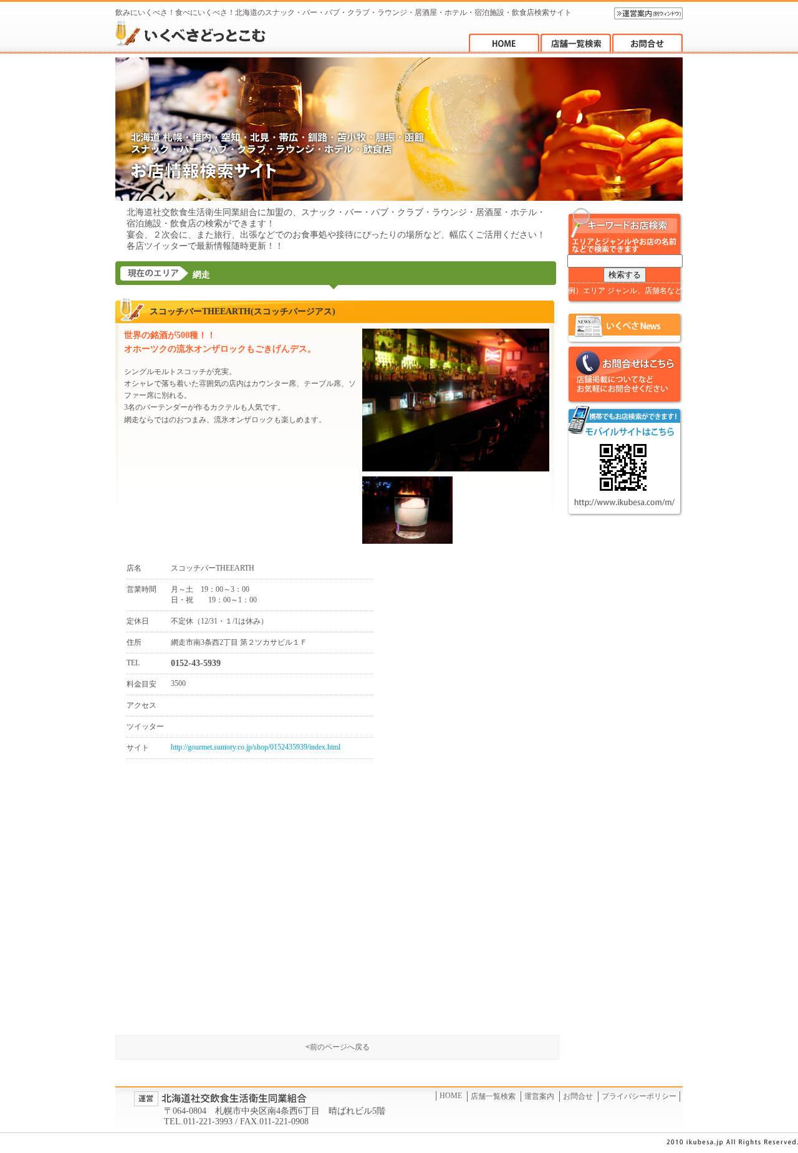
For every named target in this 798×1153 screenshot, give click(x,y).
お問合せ (578, 1096)
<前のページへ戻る (337, 1047)
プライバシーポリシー (639, 1096)
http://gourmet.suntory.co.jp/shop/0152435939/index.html (255, 747)
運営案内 (539, 1096)
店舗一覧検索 (493, 1096)
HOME (451, 1095)
